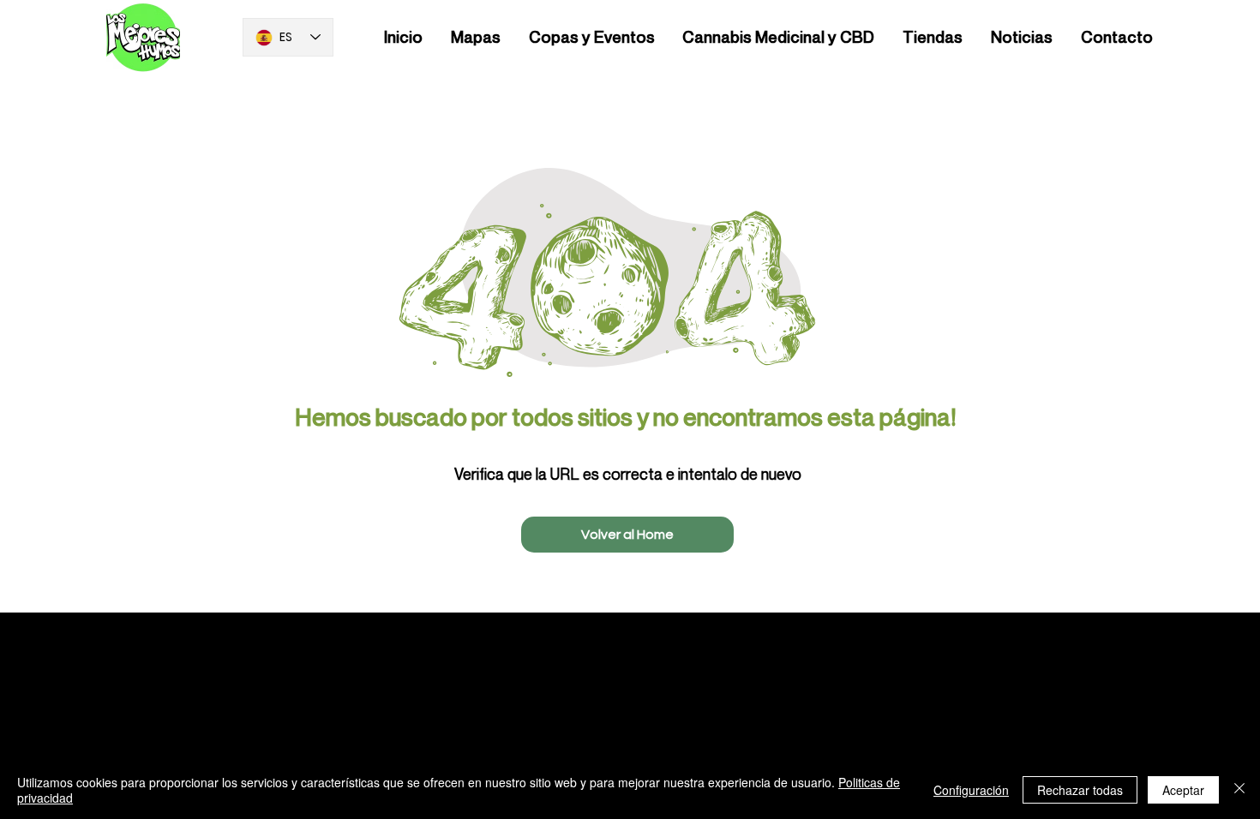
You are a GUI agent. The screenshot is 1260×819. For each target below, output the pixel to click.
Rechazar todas (1080, 789)
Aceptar (1183, 789)
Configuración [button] (971, 789)
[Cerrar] (1239, 789)
